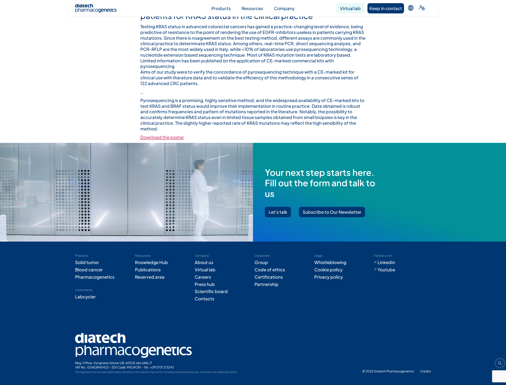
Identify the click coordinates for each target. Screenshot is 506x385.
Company (284, 8)
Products (221, 8)
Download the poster (162, 137)
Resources (252, 8)
